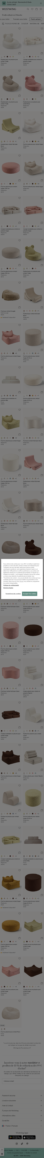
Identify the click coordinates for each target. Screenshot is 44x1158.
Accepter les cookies (29, 593)
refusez (21, 581)
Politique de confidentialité (11, 585)
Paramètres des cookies (13, 593)
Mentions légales (8, 588)
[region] (22, 579)
